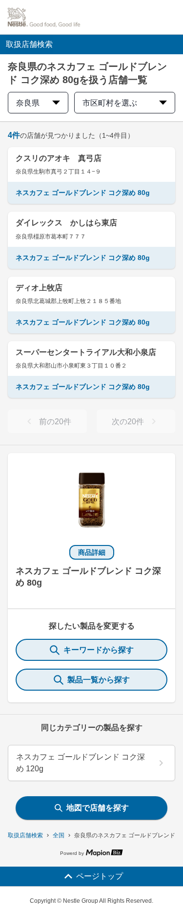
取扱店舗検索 (25, 835)
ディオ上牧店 (39, 287)
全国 (58, 835)
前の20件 (55, 421)
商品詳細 (91, 552)
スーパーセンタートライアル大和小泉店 (86, 352)
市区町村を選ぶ (109, 103)
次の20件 (128, 421)
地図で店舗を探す (97, 808)
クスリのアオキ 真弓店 (59, 158)
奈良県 (28, 103)
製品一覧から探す (98, 679)
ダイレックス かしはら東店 (66, 222)
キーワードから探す (98, 650)
